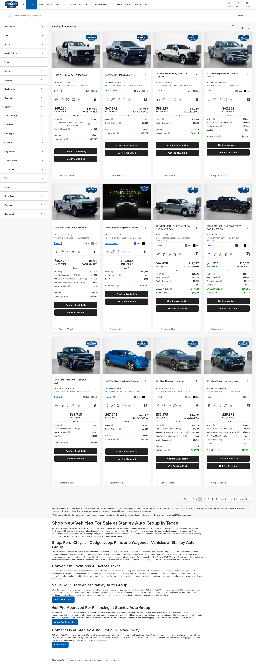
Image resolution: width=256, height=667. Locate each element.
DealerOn (86, 660)
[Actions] (95, 75)
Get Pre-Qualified (76, 158)
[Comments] (95, 99)
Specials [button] (32, 4)
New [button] (41, 4)
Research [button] (117, 4)
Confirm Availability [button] (76, 151)
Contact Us (60, 644)
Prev (194, 499)
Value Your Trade (63, 599)
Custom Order (52, 4)
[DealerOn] (59, 660)
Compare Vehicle (66, 175)
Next (222, 499)
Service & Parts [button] (102, 4)
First (185, 499)
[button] (97, 49)
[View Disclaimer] (79, 99)
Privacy (101, 660)
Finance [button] (88, 4)
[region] (75, 132)
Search (240, 16)
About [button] (128, 4)
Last (231, 499)
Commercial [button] (76, 4)
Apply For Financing (64, 622)
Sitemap (94, 660)
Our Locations (141, 4)
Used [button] (65, 4)
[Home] (23, 4)
